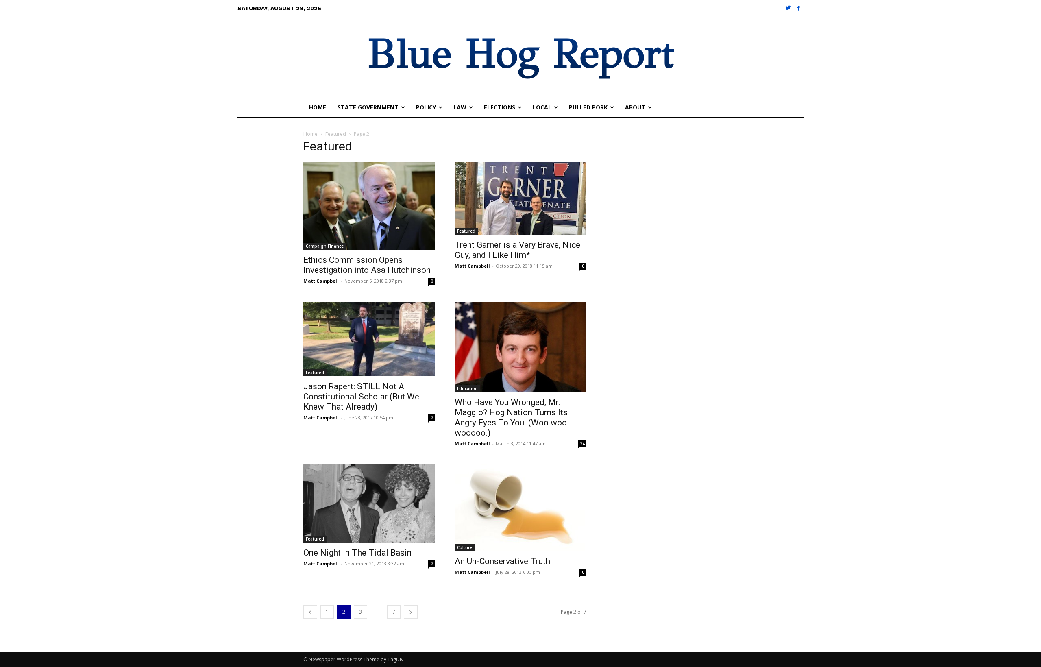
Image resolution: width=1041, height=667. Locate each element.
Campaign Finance (325, 246)
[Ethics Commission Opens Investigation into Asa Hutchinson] (369, 206)
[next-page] (411, 612)
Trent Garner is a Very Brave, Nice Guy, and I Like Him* (517, 250)
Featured (335, 134)
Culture (464, 547)
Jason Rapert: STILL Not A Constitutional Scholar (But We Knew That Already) (361, 396)
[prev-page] (310, 612)
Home (310, 134)
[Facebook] (798, 8)
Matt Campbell (321, 281)
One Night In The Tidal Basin (357, 553)
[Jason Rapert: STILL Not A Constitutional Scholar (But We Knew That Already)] (369, 339)
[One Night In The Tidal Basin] (369, 503)
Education (467, 388)
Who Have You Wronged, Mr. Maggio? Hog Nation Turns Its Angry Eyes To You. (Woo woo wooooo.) (511, 417)
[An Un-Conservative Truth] (520, 507)
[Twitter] (789, 8)
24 (582, 444)
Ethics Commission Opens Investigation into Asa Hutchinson (367, 265)
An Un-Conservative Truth (502, 561)
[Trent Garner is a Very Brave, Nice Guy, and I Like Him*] (520, 198)
